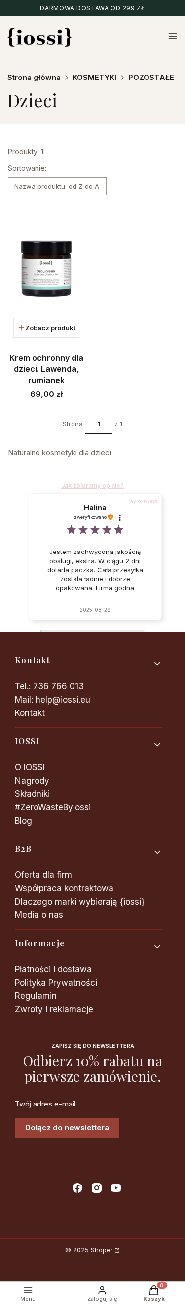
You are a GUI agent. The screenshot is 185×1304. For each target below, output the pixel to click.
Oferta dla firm (43, 875)
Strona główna (34, 77)
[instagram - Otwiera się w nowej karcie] (97, 1188)
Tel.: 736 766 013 (49, 686)
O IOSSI (30, 767)
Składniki (32, 794)
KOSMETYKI (94, 77)
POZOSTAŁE (151, 77)
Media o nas (39, 915)
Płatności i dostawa (53, 969)
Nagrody (32, 781)
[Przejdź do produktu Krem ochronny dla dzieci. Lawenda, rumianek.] (46, 269)
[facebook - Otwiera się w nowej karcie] (77, 1188)
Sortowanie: (27, 168)
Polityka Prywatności (56, 983)
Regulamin (36, 996)
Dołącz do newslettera (67, 1127)
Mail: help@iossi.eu (52, 700)
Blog (23, 821)
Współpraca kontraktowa (64, 888)
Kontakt (30, 713)
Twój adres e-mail (45, 1104)
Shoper (102, 1250)
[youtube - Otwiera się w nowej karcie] (116, 1188)
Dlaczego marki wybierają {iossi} (80, 902)
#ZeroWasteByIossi (53, 807)
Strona (73, 423)
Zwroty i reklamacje (54, 1009)
